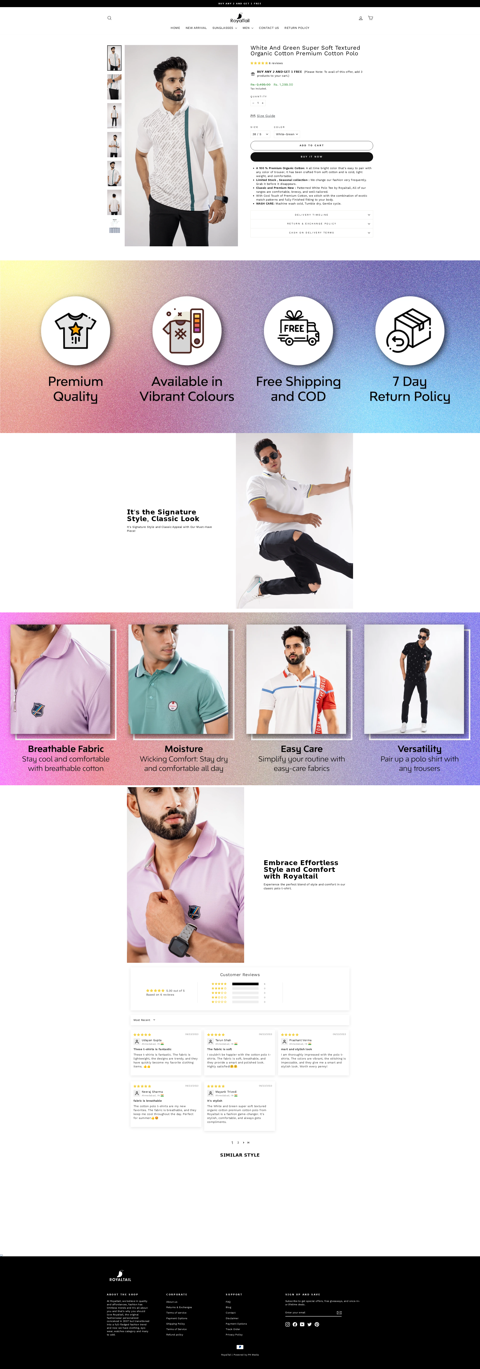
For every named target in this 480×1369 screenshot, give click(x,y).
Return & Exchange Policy (311, 223)
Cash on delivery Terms (311, 232)
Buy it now (312, 156)
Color (279, 127)
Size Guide (266, 116)
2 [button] (238, 1142)
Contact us (269, 28)
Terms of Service (176, 1329)
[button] (259, 63)
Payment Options (177, 1318)
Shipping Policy (175, 1323)
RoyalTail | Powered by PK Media (240, 1354)
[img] (142, 1034)
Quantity (258, 96)
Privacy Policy (234, 1334)
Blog (228, 1307)
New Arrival (196, 28)
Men (247, 28)
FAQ (228, 1301)
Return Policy (296, 28)
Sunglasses (223, 28)
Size (254, 127)
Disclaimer (232, 1318)
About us (171, 1301)
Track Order (233, 1329)
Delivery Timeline (312, 215)
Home (175, 28)
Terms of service (176, 1312)
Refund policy (174, 1334)
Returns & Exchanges (179, 1307)
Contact (231, 1312)
